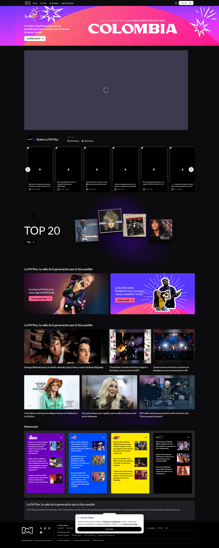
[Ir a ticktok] (41, 528)
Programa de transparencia (106, 535)
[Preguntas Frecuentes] (176, 3)
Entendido (109, 529)
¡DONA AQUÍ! (33, 38)
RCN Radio (70, 528)
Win (166, 528)
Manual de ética (76, 535)
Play (29, 242)
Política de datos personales (82, 540)
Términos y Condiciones (112, 522)
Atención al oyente (63, 535)
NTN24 (160, 528)
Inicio (35, 3)
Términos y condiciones (63, 540)
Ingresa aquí (123, 300)
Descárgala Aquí (39, 298)
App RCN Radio (67, 3)
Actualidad (54, 3)
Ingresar (184, 3)
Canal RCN (61, 528)
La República (151, 528)
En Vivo (43, 3)
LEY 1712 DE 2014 (89, 535)
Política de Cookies (130, 524)
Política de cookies (98, 540)
